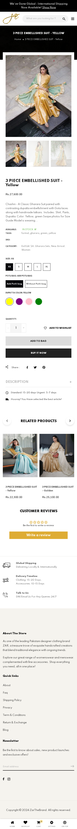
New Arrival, (58, 246)
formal (25, 233)
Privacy (7, 707)
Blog (5, 730)
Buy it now (38, 353)
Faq (5, 693)
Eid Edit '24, (27, 246)
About (6, 685)
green (44, 233)
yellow (52, 233)
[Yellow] (9, 301)
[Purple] (19, 301)
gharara (34, 233)
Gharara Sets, (43, 246)
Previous (2, 154)
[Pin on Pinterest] (44, 367)
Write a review (38, 535)
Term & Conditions (14, 715)
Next (75, 154)
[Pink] (29, 301)
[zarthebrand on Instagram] (8, 780)
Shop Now (49, 7)
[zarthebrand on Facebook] (3, 780)
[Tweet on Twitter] (36, 367)
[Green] (39, 301)
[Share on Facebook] (28, 367)
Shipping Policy (12, 700)
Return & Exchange (15, 722)
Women (25, 250)
